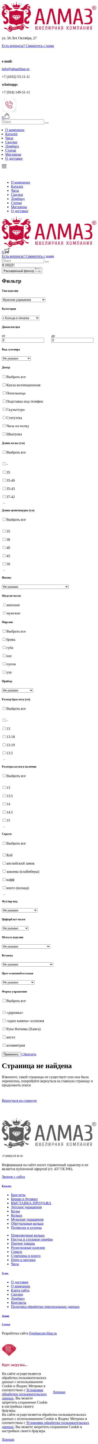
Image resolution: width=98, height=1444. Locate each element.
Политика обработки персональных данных (45, 1307)
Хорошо (59, 1392)
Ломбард (12, 146)
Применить (11, 1054)
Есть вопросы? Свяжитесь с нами (28, 46)
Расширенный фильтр (19, 271)
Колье (15, 1211)
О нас (5, 1273)
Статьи (10, 150)
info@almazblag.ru (15, 69)
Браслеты (18, 1195)
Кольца (16, 1215)
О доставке (14, 158)
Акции (5, 1315)
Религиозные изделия (28, 1247)
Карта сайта (20, 1290)
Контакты (18, 1302)
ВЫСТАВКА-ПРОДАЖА (31, 1203)
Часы (9, 138)
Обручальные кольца (27, 1223)
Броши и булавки (24, 1199)
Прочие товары (23, 1243)
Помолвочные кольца (27, 1235)
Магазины (13, 154)
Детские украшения (26, 1207)
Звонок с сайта (13, 1177)
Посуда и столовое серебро (32, 1239)
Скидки (11, 142)
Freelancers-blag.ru (43, 1333)
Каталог (11, 134)
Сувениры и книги (26, 1256)
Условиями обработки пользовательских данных (24, 1394)
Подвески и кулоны (26, 1228)
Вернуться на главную (19, 1100)
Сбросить (28, 1054)
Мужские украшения (27, 1219)
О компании (14, 130)
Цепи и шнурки (23, 1260)
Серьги (16, 1252)
